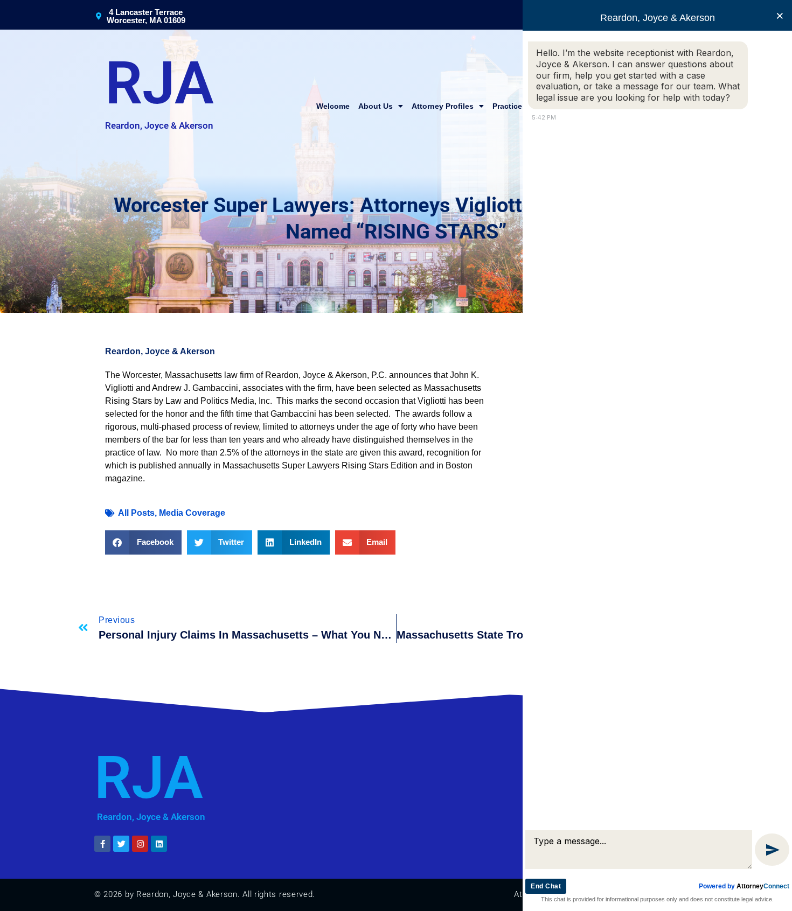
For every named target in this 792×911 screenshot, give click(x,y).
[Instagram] (140, 844)
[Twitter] (121, 844)
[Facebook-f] (102, 844)
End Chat (546, 886)
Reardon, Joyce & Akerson (159, 125)
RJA (159, 83)
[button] (143, 542)
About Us (375, 106)
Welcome (333, 106)
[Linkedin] (159, 844)
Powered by (744, 886)
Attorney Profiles (443, 106)
